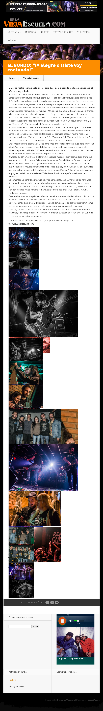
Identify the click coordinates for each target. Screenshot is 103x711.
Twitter (57, 603)
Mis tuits (12, 680)
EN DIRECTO (44, 32)
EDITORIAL (12, 40)
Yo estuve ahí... (31, 78)
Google (47, 603)
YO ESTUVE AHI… (14, 32)
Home (12, 78)
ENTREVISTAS (30, 32)
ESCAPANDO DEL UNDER (63, 32)
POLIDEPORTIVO (83, 32)
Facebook (52, 603)
